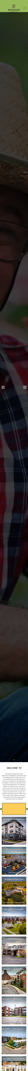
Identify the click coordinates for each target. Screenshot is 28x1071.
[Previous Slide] (3, 387)
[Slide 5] (17, 759)
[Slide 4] (15, 759)
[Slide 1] (10, 759)
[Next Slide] (24, 387)
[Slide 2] (12, 759)
